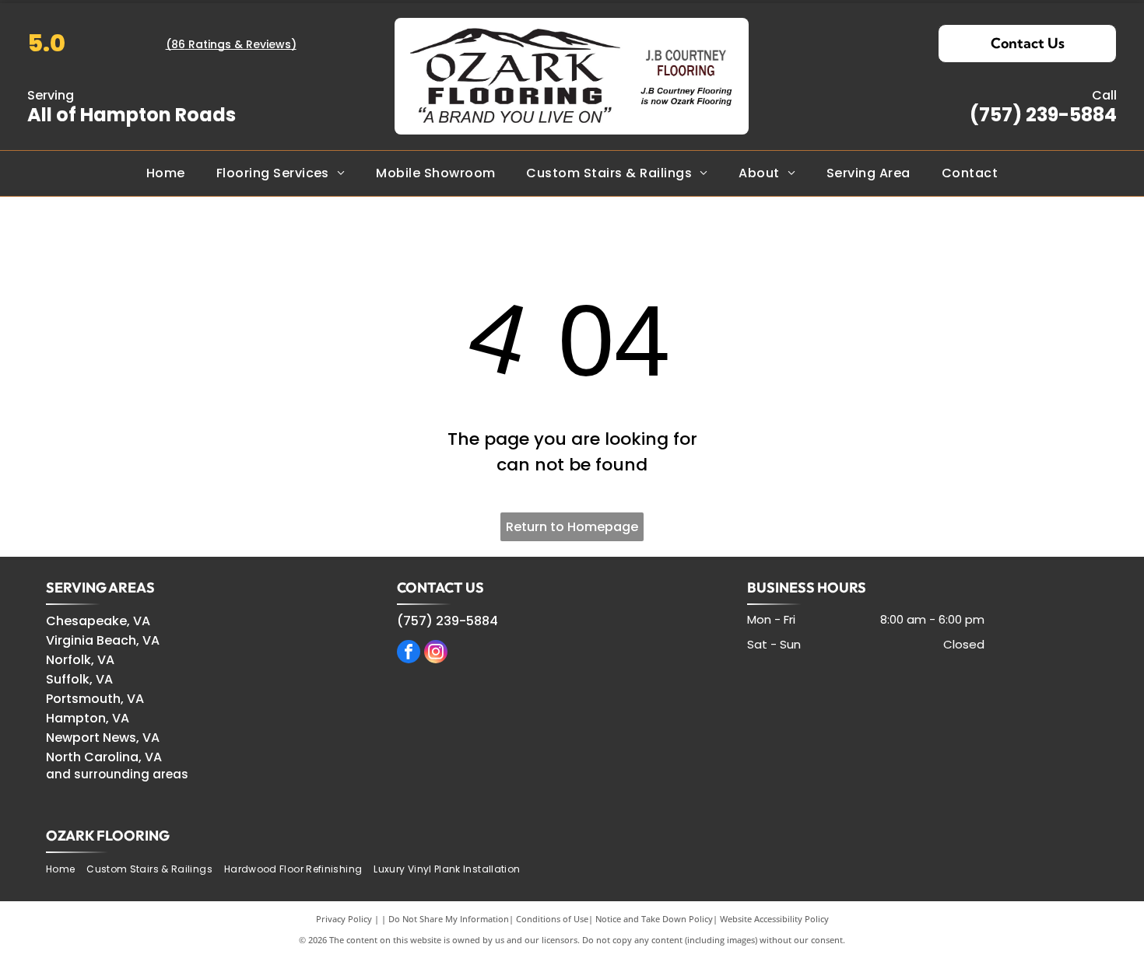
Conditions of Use (552, 919)
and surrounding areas (117, 774)
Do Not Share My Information (448, 919)
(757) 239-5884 (1043, 115)
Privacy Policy (344, 919)
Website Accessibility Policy (774, 919)
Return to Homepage (572, 527)
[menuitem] (166, 172)
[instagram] (435, 653)
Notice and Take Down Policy (654, 919)
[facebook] (408, 653)
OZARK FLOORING (108, 835)
